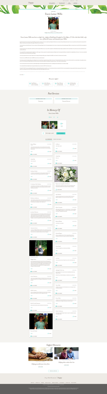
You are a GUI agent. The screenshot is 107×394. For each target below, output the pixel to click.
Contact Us (72, 0)
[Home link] (31, 3)
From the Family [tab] (57, 139)
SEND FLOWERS (59, 189)
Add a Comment (34, 154)
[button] (52, 3)
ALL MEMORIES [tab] (49, 139)
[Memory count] (49, 117)
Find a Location (66, 0)
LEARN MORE (40, 366)
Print (77, 0)
